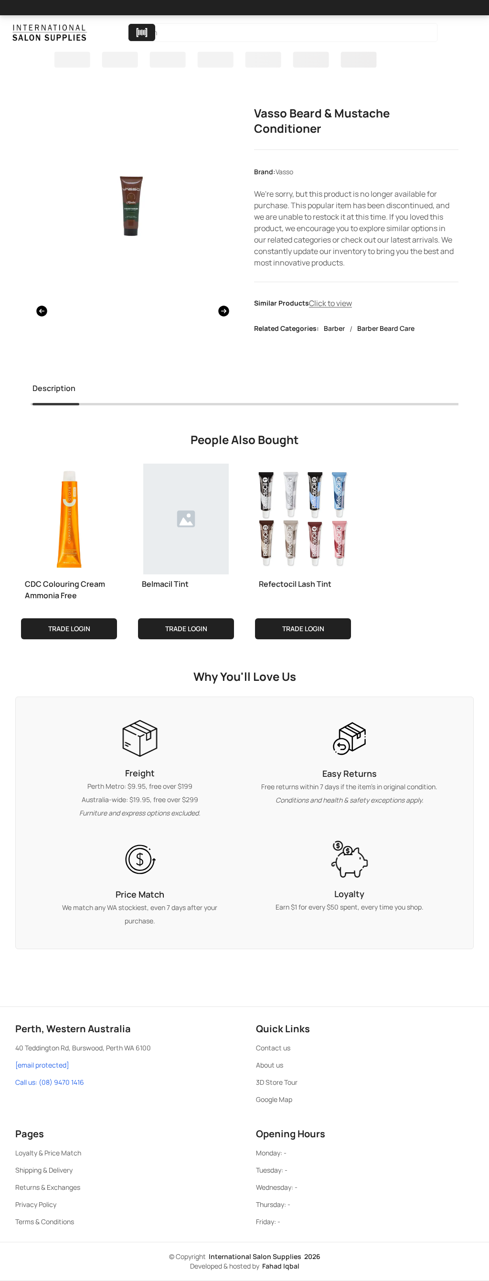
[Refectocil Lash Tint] (303, 517)
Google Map (274, 1099)
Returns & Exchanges (47, 1187)
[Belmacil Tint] (186, 517)
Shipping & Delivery (44, 1170)
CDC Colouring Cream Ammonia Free (65, 590)
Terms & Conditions (44, 1221)
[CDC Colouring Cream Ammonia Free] (69, 517)
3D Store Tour (277, 1082)
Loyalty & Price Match (48, 1152)
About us (269, 1064)
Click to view (330, 303)
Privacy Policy (35, 1204)
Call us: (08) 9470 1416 (49, 1082)
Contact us (273, 1047)
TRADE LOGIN (69, 628)
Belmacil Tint (165, 584)
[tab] (54, 390)
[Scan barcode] (141, 32)
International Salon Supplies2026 (264, 1256)
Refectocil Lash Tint (295, 584)
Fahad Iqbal (280, 1265)
